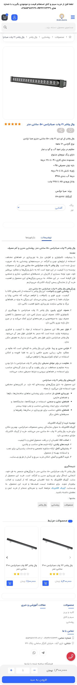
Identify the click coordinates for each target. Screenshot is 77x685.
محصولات (59, 37)
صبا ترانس (60, 191)
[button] (70, 557)
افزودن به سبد (38, 679)
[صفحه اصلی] (70, 37)
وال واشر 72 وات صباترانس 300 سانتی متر (57, 567)
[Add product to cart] (45, 583)
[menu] (73, 17)
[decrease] (34, 670)
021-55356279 (33, 638)
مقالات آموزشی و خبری (33, 605)
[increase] (11, 670)
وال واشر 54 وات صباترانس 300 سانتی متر (21, 567)
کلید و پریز (69, 612)
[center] (5, 27)
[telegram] (43, 653)
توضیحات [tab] (46, 237)
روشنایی (46, 37)
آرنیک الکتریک (58, 488)
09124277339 (57, 638)
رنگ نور (71, 207)
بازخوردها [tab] (30, 237)
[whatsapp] (34, 653)
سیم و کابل (68, 617)
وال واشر (33, 37)
